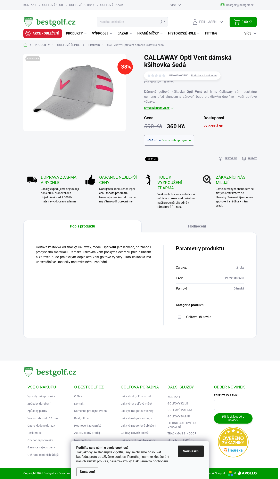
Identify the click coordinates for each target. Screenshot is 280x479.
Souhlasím (191, 451)
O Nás (78, 396)
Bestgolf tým (82, 418)
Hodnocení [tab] (197, 226)
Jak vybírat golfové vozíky (137, 410)
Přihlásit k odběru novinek (233, 418)
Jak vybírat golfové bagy (136, 418)
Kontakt (79, 403)
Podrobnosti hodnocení (204, 75)
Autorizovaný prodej (87, 432)
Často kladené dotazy (41, 425)
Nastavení (87, 472)
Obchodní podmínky (40, 440)
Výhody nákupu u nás (41, 396)
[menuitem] (42, 33)
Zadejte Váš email (227, 395)
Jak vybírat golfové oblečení (138, 425)
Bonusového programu (176, 140)
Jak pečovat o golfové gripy (138, 440)
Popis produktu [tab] (82, 226)
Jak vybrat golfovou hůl (136, 396)
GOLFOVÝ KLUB (52, 5)
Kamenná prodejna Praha (90, 410)
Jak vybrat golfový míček (136, 403)
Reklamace (34, 432)
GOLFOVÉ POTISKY (81, 5)
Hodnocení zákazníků (87, 425)
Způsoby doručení (38, 403)
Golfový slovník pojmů (135, 432)
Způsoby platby (37, 410)
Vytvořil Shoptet (215, 473)
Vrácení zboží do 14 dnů (42, 418)
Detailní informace (157, 108)
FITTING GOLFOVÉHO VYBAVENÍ (181, 425)
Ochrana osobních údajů (43, 454)
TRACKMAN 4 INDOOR (181, 433)
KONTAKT (29, 5)
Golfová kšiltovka (198, 317)
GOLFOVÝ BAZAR (111, 5)
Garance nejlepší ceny (41, 447)
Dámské (239, 288)
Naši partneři (82, 440)
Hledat (162, 21)
